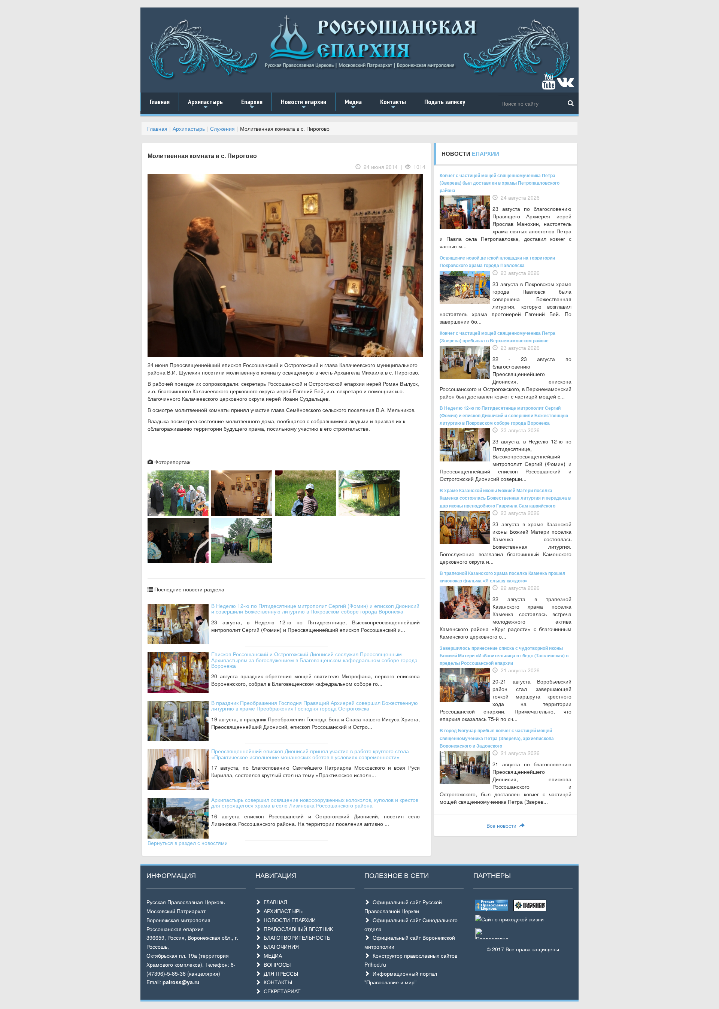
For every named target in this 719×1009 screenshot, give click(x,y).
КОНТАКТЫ (276, 982)
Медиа (353, 104)
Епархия (252, 104)
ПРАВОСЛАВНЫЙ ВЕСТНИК (297, 929)
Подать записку (444, 101)
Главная (160, 101)
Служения (222, 128)
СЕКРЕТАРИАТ (281, 991)
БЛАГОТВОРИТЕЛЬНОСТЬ (295, 937)
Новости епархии (303, 104)
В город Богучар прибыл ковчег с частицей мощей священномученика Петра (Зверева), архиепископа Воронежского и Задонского (497, 738)
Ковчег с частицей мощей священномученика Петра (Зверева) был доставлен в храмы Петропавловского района (499, 183)
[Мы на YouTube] (548, 85)
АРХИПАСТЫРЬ (282, 911)
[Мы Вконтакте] (565, 85)
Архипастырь (205, 104)
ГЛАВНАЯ (274, 902)
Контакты (393, 104)
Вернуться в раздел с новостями (188, 842)
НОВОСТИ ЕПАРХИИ (288, 920)
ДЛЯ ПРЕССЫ (279, 973)
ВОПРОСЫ (276, 964)
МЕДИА (271, 955)
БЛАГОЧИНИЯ (280, 946)
